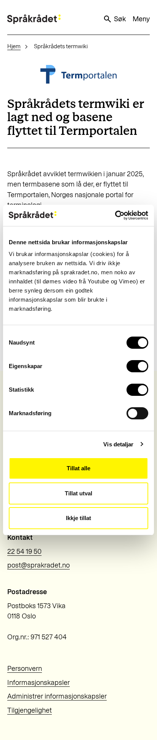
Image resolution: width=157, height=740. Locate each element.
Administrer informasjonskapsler (57, 696)
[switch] (137, 366)
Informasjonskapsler (38, 682)
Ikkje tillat (78, 518)
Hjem (14, 46)
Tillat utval (78, 493)
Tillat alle (78, 468)
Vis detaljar (118, 444)
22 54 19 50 (24, 551)
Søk (120, 19)
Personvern (24, 668)
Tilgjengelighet (29, 710)
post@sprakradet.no (38, 565)
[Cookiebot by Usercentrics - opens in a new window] (115, 215)
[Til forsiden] (34, 19)
